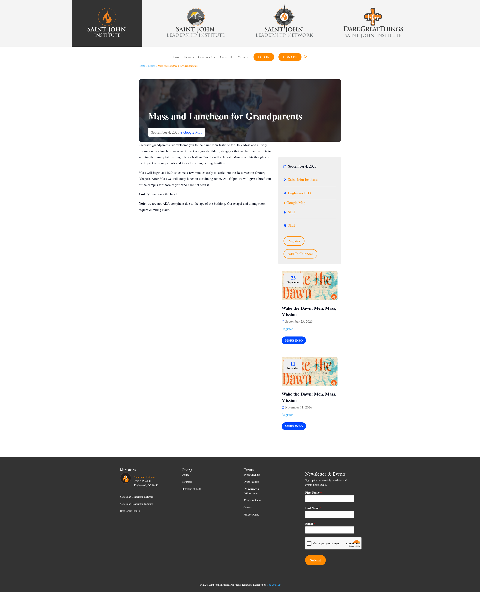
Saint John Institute (303, 179)
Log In (264, 57)
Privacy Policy (251, 514)
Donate (290, 57)
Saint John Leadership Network (136, 496)
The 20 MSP (273, 584)
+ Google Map (191, 132)
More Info (294, 340)
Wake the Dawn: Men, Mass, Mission (309, 311)
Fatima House (251, 493)
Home (176, 57)
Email (310, 524)
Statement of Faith (191, 489)
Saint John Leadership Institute (136, 504)
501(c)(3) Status (252, 500)
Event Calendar (252, 474)
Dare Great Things (130, 511)
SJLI (291, 211)
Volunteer (187, 481)
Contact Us (206, 57)
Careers (247, 507)
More (242, 57)
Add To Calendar (300, 253)
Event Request (251, 481)
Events (189, 57)
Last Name (313, 508)
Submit (315, 560)
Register (294, 241)
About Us (226, 57)
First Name (313, 493)
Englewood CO (299, 193)
